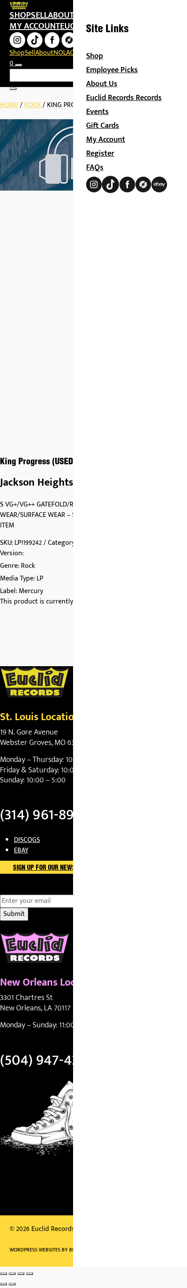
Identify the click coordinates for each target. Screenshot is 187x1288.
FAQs (95, 167)
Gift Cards (102, 125)
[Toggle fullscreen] (12, 1273)
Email (23, 889)
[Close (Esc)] (29, 1273)
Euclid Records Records (124, 97)
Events (97, 111)
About (61, 15)
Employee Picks (112, 70)
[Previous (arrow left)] (3, 1284)
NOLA (61, 53)
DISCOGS (27, 840)
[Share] (20, 1273)
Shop (20, 15)
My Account (105, 139)
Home (9, 105)
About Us (101, 84)
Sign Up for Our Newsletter (54, 868)
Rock (32, 105)
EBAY (21, 850)
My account (35, 26)
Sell (39, 15)
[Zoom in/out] (3, 1273)
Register (100, 153)
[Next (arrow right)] (12, 1284)
